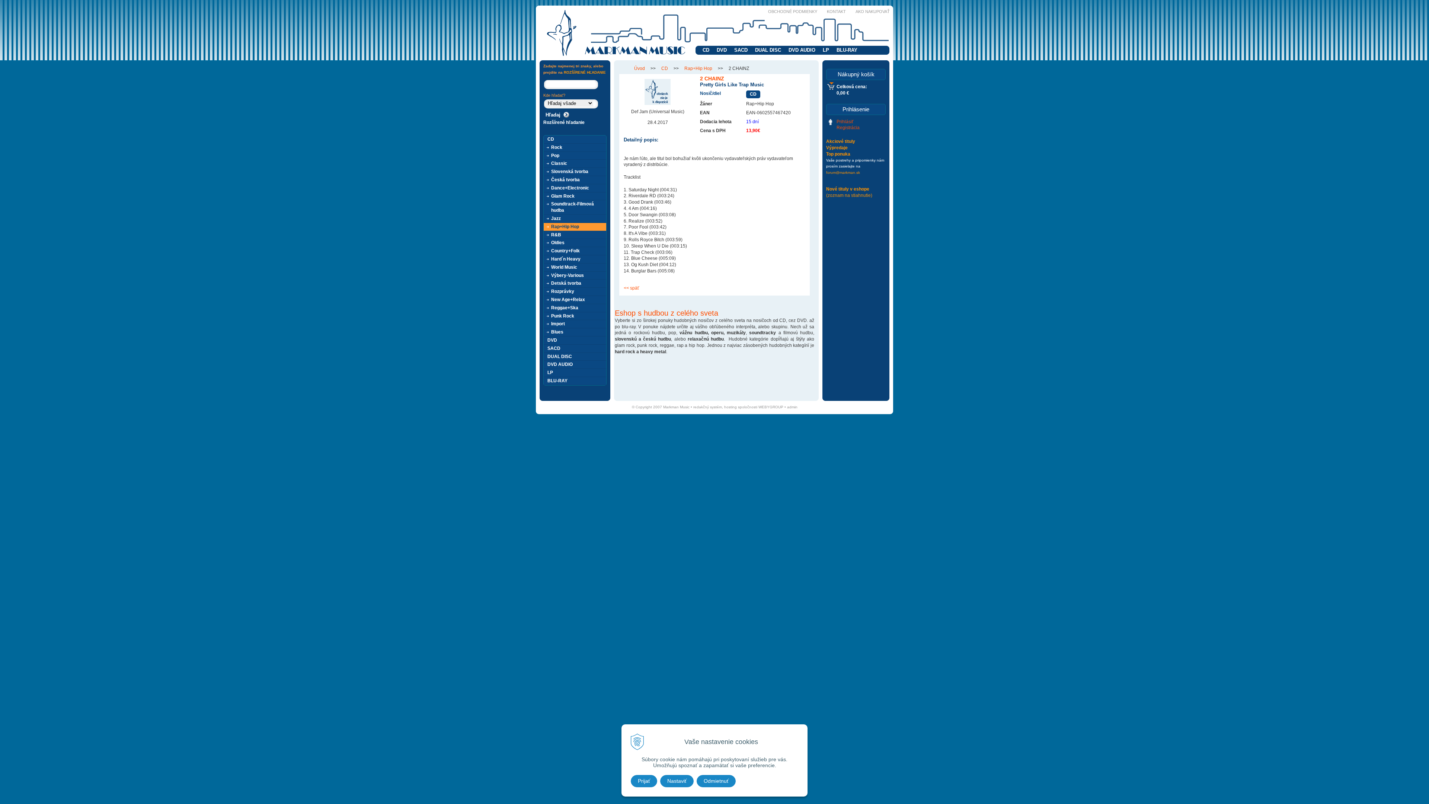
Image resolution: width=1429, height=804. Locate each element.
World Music (564, 267)
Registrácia (848, 127)
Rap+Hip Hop (698, 68)
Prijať (644, 781)
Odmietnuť (716, 781)
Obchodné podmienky (792, 11)
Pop (555, 155)
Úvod (639, 68)
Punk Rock (562, 316)
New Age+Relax (568, 299)
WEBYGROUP (770, 407)
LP (826, 50)
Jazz (556, 218)
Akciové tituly (840, 141)
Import (558, 323)
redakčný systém (707, 407)
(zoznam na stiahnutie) (849, 195)
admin (792, 407)
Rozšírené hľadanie (564, 122)
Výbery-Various (567, 275)
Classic (559, 163)
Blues (557, 332)
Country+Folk (565, 250)
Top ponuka (838, 154)
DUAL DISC (768, 50)
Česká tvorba (565, 179)
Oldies (558, 242)
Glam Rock (563, 196)
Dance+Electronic (570, 188)
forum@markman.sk (843, 172)
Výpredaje (837, 147)
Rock (556, 147)
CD (706, 50)
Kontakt (836, 11)
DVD (722, 50)
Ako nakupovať (873, 11)
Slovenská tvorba (569, 171)
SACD (741, 50)
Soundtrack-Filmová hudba (572, 207)
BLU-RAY (847, 50)
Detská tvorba (566, 283)
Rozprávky (562, 291)
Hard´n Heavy (566, 259)
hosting (730, 407)
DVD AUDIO (802, 50)
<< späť (631, 288)
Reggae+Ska (564, 307)
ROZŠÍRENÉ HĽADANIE (585, 72)
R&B (556, 234)
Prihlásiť (845, 121)
